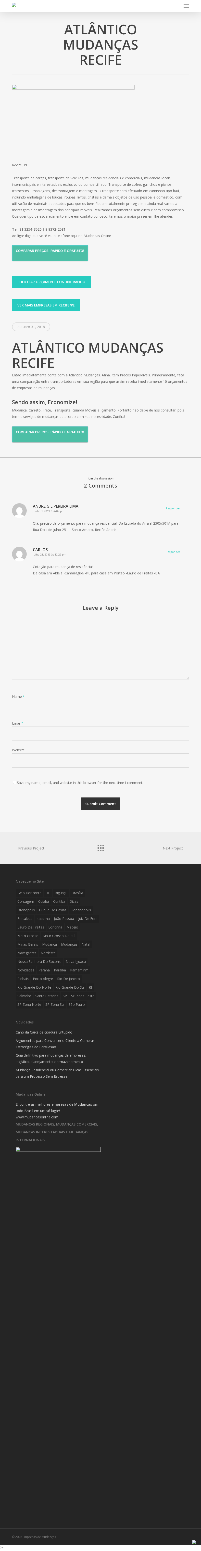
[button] (186, 5)
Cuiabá (43, 901)
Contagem (25, 901)
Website (18, 750)
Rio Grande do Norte (34, 987)
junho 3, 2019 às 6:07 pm (48, 511)
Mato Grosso (27, 935)
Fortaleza (24, 918)
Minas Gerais (27, 944)
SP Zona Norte (29, 1004)
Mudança (49, 944)
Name (18, 696)
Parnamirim (79, 970)
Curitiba (59, 901)
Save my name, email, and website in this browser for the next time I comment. (80, 782)
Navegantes (27, 953)
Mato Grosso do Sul (59, 935)
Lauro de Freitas (30, 927)
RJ (90, 987)
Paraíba (60, 970)
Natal (86, 944)
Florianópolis (81, 910)
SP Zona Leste (82, 996)
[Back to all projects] (100, 847)
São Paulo (77, 1004)
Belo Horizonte (29, 892)
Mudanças (69, 944)
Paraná (44, 970)
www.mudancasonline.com (37, 1117)
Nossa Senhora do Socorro (39, 961)
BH (48, 892)
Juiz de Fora (88, 918)
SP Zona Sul (54, 1004)
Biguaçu (61, 892)
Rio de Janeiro (68, 978)
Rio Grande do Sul (70, 987)
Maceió (72, 927)
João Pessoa (64, 918)
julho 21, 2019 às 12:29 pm (49, 554)
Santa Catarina (47, 996)
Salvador (24, 996)
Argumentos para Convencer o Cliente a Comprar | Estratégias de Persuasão (56, 1043)
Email (18, 723)
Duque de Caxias (52, 910)
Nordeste (48, 953)
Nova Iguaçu (76, 961)
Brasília (77, 892)
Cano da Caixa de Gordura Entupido (44, 1032)
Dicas (73, 901)
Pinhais (23, 978)
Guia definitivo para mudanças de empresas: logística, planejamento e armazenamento (51, 1058)
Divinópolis (26, 910)
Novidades (25, 970)
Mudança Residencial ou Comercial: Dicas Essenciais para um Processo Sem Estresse (57, 1073)
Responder (173, 508)
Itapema (43, 918)
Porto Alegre (43, 978)
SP (65, 996)
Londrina (55, 927)
